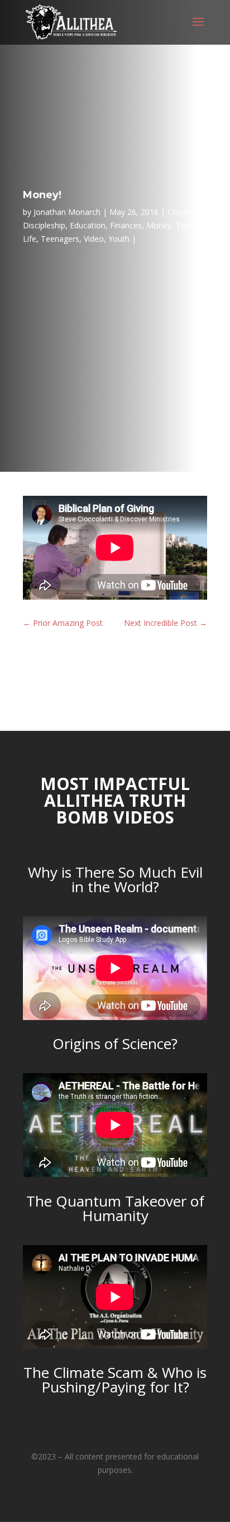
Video (94, 238)
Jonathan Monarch (66, 212)
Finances (126, 225)
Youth (119, 238)
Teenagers (60, 238)
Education (88, 225)
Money (158, 225)
